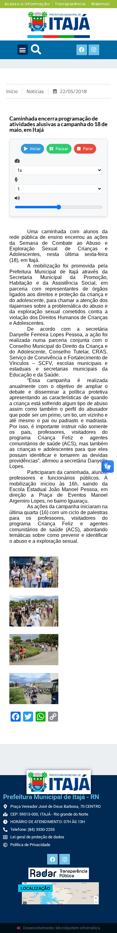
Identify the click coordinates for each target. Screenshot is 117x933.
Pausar (62, 148)
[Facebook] (81, 50)
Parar (88, 148)
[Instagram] (94, 50)
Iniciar (35, 148)
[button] (22, 50)
